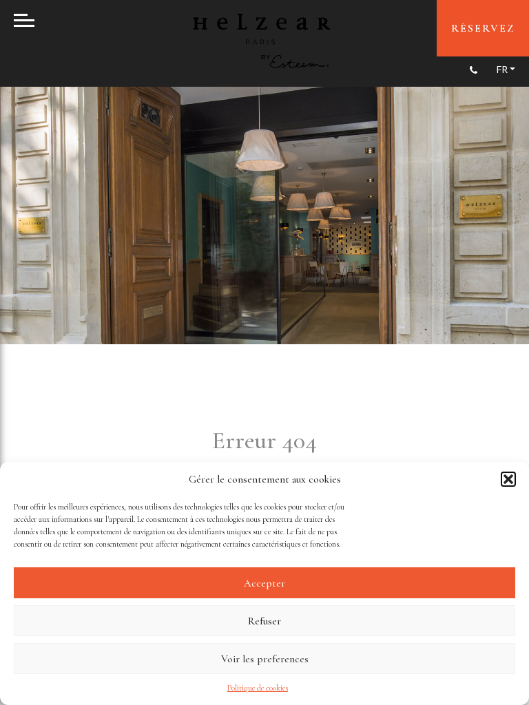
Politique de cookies (257, 688)
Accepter (264, 583)
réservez (483, 28)
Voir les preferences (265, 659)
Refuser (264, 621)
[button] (508, 479)
